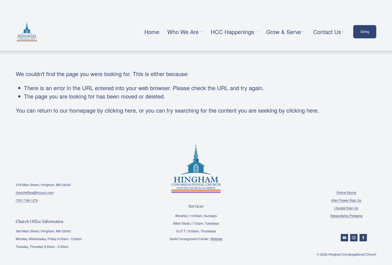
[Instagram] (353, 237)
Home (151, 32)
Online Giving (346, 192)
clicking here (120, 110)
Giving (364, 31)
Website (217, 238)
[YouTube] (344, 237)
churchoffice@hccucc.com (35, 192)
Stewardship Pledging (346, 215)
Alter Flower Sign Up (346, 200)
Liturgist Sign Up (346, 208)
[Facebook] (363, 237)
